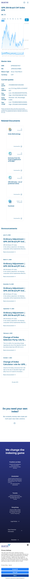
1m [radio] (10, 18)
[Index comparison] (27, 19)
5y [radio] (17, 18)
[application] (15, 37)
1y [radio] (15, 18)
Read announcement (8, 252)
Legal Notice (14, 521)
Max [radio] (3, 20)
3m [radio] (13, 18)
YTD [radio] (20, 18)
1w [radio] (7, 18)
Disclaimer (14, 539)
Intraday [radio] (4, 18)
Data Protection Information (12, 530)
